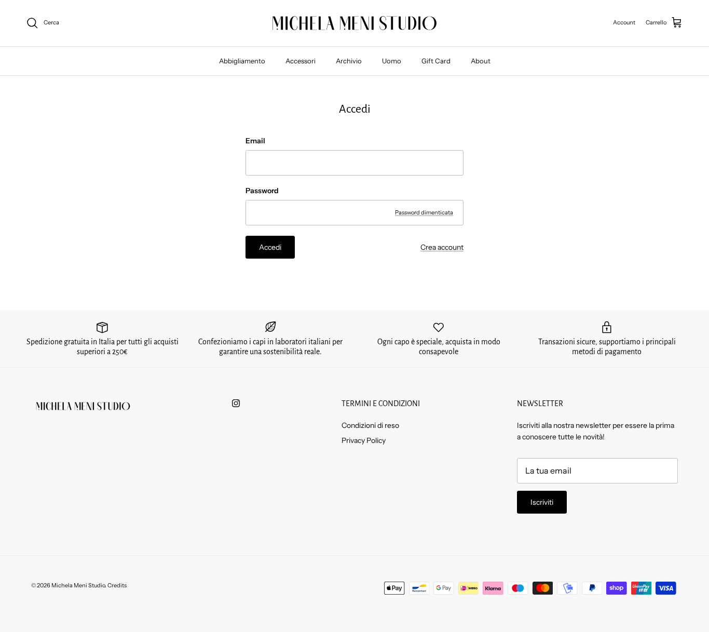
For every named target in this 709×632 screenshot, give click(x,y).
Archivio (349, 61)
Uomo (391, 61)
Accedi (270, 247)
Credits (117, 585)
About (480, 61)
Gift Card (436, 61)
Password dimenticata (424, 212)
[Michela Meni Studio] (354, 23)
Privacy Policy (364, 440)
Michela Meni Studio (78, 585)
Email (255, 140)
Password (262, 190)
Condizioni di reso (370, 425)
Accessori (300, 61)
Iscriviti (541, 502)
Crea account (441, 247)
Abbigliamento (242, 61)
